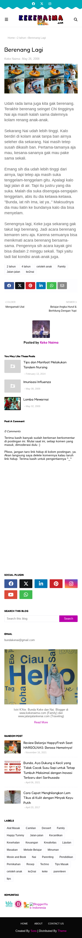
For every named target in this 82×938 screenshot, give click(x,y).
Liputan (66, 842)
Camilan (31, 828)
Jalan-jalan (13, 271)
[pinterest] (56, 583)
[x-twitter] (41, 3)
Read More (41, 722)
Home (11, 37)
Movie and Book (16, 857)
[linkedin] (41, 583)
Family (62, 266)
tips (9, 878)
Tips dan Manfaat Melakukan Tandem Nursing (44, 364)
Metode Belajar (33, 849)
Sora (34, 931)
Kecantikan (56, 835)
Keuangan (32, 842)
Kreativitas (50, 842)
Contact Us (56, 923)
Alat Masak (13, 828)
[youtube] (10, 594)
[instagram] (49, 3)
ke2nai (30, 271)
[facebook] (33, 3)
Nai (34, 857)
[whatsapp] (25, 594)
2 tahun (21, 37)
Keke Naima (12, 58)
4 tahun (26, 266)
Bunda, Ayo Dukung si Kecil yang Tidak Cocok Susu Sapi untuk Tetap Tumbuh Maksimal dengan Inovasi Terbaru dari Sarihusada (49, 770)
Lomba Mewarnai (36, 399)
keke (45, 871)
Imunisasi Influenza (37, 382)
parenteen (60, 871)
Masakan (12, 849)
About (38, 923)
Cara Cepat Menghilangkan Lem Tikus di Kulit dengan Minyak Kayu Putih (48, 798)
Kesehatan (13, 842)
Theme (62, 931)
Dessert (46, 828)
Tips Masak (61, 864)
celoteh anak (44, 266)
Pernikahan (14, 864)
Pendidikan (66, 857)
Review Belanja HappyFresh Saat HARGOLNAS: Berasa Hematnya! (48, 745)
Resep (30, 864)
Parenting (48, 857)
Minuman (53, 849)
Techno (44, 864)
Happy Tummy (15, 835)
